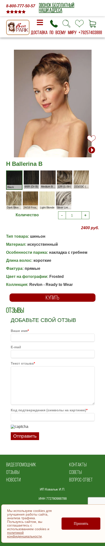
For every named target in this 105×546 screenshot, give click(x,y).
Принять (81, 523)
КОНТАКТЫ (78, 464)
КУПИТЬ (52, 297)
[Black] (19, 174)
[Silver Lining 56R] (68, 194)
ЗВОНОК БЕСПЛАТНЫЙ (56, 5)
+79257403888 (90, 32)
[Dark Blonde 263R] (18, 194)
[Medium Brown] (53, 173)
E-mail (16, 347)
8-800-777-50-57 (20, 6)
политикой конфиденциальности (24, 534)
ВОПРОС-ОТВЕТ (81, 480)
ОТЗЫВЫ (13, 472)
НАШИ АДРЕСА (50, 10)
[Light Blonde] (52, 194)
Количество (27, 215)
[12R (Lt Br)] (69, 173)
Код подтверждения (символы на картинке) (49, 410)
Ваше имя (20, 330)
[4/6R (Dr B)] (36, 173)
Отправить (25, 436)
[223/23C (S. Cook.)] (86, 173)
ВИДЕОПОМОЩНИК (21, 464)
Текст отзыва (23, 363)
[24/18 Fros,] (35, 194)
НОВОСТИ (13, 480)
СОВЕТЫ (75, 472)
